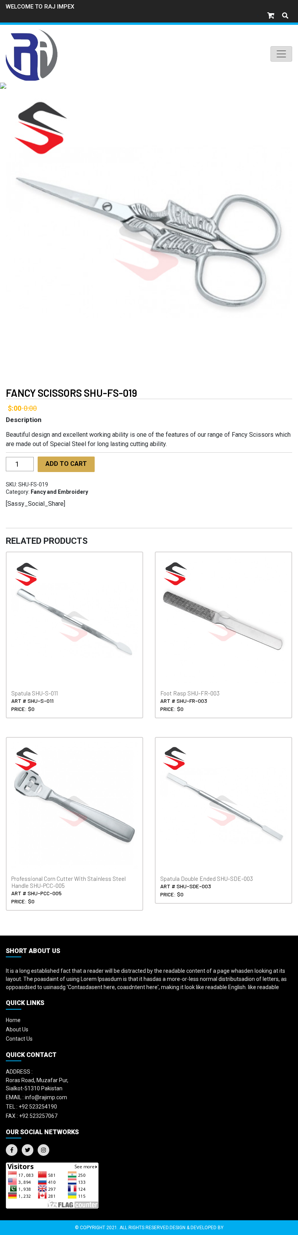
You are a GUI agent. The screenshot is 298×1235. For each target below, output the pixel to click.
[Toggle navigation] (281, 54)
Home (13, 1020)
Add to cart (66, 463)
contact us (19, 1039)
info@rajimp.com (36, 1097)
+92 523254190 (31, 1107)
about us (17, 1029)
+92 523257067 (31, 1116)
